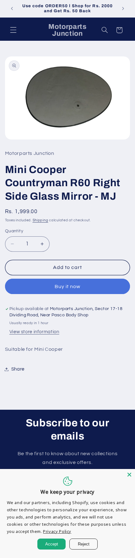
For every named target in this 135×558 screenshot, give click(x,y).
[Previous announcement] (12, 8)
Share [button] (17, 369)
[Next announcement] (123, 8)
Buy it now (68, 286)
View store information (34, 331)
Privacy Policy (57, 531)
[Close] (129, 474)
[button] (13, 30)
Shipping (40, 220)
